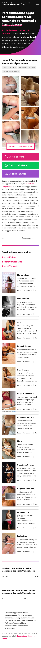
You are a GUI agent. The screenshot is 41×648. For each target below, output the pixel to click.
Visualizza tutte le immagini (20, 146)
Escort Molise (9, 257)
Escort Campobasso (12, 262)
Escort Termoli (9, 266)
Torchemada (13, 4)
